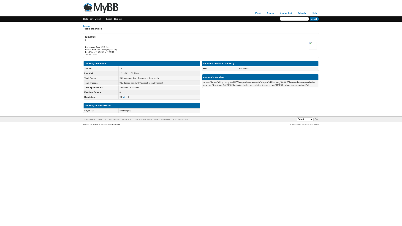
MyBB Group (114, 124)
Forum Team (89, 119)
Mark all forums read (162, 119)
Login (109, 19)
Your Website (114, 119)
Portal (258, 13)
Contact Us (101, 119)
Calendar (302, 13)
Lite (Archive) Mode (143, 119)
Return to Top (127, 119)
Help (314, 13)
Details (125, 97)
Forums (86, 26)
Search (270, 13)
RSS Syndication (180, 119)
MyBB (95, 124)
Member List (286, 13)
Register (118, 19)
